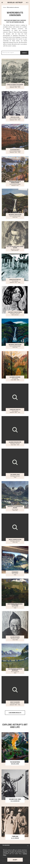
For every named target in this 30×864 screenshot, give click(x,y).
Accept (15, 860)
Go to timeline (15, 838)
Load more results (15, 712)
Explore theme (15, 763)
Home (4, 7)
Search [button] (24, 53)
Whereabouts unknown (13, 7)
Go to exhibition (15, 801)
